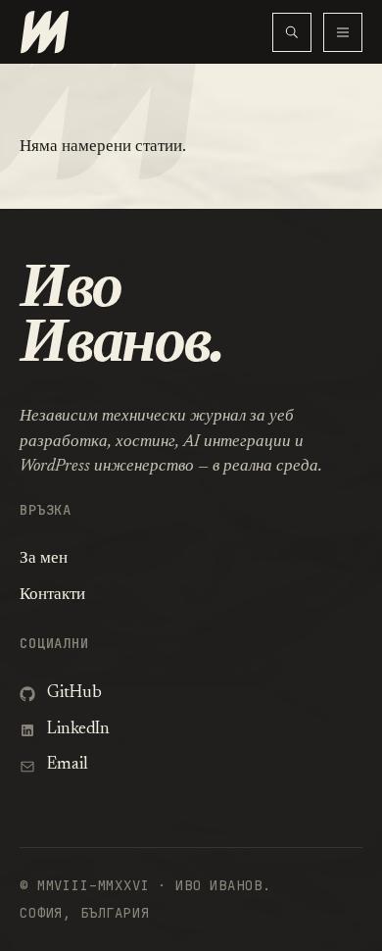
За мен (44, 559)
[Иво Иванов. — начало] (146, 32)
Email (67, 765)
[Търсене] (291, 32)
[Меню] (342, 32)
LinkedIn (78, 730)
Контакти (52, 595)
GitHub (74, 693)
